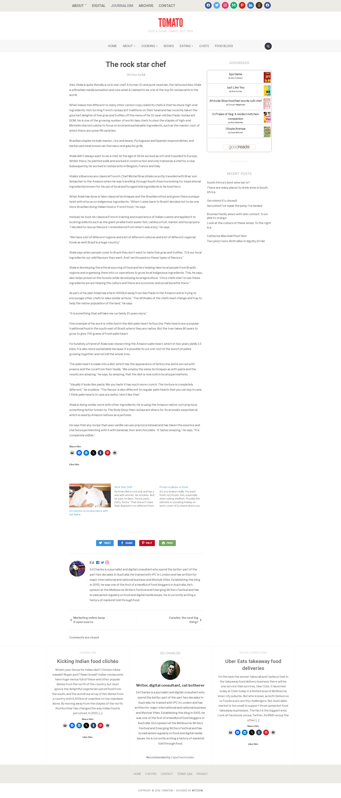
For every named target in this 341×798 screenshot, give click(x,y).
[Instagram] (225, 5)
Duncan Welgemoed (236, 105)
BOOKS (169, 46)
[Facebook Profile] (98, 563)
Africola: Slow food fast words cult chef (235, 101)
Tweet (107, 543)
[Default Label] (233, 5)
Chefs (204, 46)
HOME (112, 46)
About (78, 6)
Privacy (202, 774)
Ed (143, 74)
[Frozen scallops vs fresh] (182, 496)
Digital (98, 6)
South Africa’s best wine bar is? (228, 182)
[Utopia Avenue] (268, 133)
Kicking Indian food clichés (87, 661)
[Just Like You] (268, 91)
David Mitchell (237, 132)
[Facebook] (208, 5)
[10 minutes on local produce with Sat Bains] (90, 495)
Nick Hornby (236, 91)
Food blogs (224, 46)
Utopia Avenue (236, 128)
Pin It (149, 543)
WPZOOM (197, 790)
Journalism (122, 6)
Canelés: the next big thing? (183, 620)
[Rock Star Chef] (136, 496)
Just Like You (235, 87)
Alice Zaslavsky (237, 122)
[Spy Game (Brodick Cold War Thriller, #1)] (268, 78)
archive (146, 6)
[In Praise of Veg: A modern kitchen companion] (268, 117)
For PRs (151, 774)
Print (170, 543)
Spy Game (235, 74)
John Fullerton (237, 78)
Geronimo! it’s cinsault (222, 200)
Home (137, 774)
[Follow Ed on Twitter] (102, 563)
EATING (185, 46)
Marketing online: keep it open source (89, 620)
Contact (167, 6)
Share (128, 543)
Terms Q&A (184, 774)
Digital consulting (253, 652)
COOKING (148, 46)
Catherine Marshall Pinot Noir (227, 236)
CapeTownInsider (182, 757)
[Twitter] (217, 5)
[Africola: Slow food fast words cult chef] (268, 104)
